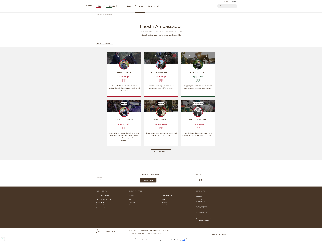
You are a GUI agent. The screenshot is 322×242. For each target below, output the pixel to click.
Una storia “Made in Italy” (104, 199)
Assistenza (199, 196)
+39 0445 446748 (202, 212)
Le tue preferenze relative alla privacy (168, 240)
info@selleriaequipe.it (203, 220)
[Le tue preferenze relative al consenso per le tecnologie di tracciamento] (3, 239)
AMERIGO (165, 195)
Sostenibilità (100, 202)
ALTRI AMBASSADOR (161, 151)
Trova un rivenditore (228, 6)
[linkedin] (196, 180)
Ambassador (140, 6)
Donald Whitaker (198, 119)
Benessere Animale (102, 207)
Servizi (157, 6)
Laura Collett (124, 72)
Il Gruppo (128, 6)
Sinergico (165, 205)
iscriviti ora (148, 180)
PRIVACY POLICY (133, 230)
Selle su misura (200, 201)
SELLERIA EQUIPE (102, 195)
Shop (130, 205)
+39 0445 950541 (202, 214)
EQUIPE (132, 195)
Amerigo (111, 6)
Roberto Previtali (161, 119)
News (150, 6)
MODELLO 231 (166, 230)
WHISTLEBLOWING (155, 230)
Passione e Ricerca (102, 205)
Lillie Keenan (198, 72)
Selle (130, 199)
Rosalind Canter (161, 72)
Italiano (234, 1)
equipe (100, 6)
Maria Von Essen (124, 119)
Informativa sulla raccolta (145, 240)
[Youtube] (200, 180)
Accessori (132, 202)
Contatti (226, 1)
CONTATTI (202, 207)
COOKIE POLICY (144, 230)
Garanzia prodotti (201, 199)
